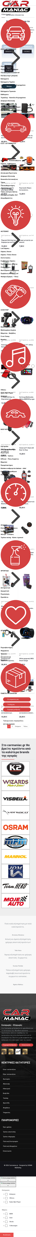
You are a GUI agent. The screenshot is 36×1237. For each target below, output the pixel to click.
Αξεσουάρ (6, 1084)
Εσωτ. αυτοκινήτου (9, 1069)
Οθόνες (3, 390)
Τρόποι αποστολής (9, 1132)
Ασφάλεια (6, 1108)
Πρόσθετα (4, 597)
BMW (11, 1214)
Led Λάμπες (5, 248)
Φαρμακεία (5, 651)
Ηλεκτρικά (6, 1089)
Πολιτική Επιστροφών (10, 1141)
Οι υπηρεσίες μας (13, 699)
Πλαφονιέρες (5, 267)
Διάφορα (4, 396)
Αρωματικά (5, 591)
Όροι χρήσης (7, 1127)
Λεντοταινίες (5, 258)
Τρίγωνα (4, 654)
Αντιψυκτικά (5, 588)
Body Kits (6, 1093)
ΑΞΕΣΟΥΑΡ (5, 310)
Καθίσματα (4, 94)
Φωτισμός (6, 1079)
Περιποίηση (5, 594)
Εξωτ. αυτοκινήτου (9, 1074)
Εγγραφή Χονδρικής (9, 1045)
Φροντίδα (6, 1103)
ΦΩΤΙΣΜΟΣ (5, 231)
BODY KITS (4, 429)
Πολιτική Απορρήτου (10, 1146)
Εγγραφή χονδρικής (13, 709)
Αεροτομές (5, 453)
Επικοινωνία (7, 1151)
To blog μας (11, 704)
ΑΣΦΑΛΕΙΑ (4, 630)
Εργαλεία (4, 660)
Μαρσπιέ (4, 462)
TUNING (3, 508)
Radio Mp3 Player (15, 1202)
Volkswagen (13, 1226)
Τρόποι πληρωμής (9, 1137)
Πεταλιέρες (5, 88)
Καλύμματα (5, 79)
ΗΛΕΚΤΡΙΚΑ (5, 373)
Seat (10, 1218)
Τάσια (3, 182)
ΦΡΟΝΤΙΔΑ (5, 571)
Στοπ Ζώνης (5, 336)
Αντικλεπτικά (6, 657)
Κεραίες (4, 339)
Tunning (5, 1098)
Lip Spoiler (4, 446)
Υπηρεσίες (6, 1112)
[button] (28, 366)
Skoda (11, 1222)
